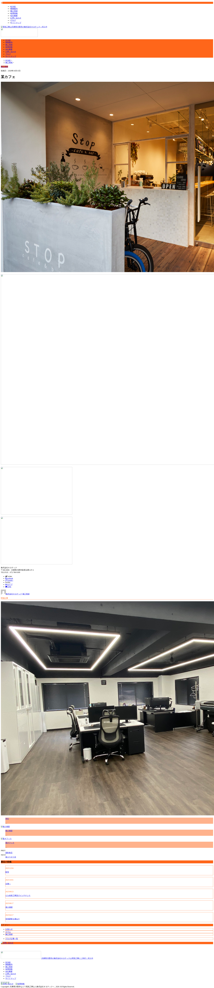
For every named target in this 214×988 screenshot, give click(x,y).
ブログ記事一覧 (11, 939)
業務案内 (14, 9)
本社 (7, 819)
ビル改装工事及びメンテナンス (17, 895)
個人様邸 (8, 831)
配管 (7, 872)
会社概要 (14, 16)
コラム (8, 932)
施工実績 (14, 11)
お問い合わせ (15, 18)
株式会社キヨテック (14, 594)
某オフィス (9, 843)
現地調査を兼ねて (12, 919)
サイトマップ (15, 23)
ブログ (13, 20)
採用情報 (14, 13)
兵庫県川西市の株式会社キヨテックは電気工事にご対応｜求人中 (67, 958)
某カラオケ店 (10, 857)
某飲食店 (8, 853)
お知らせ (9, 929)
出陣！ (8, 884)
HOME (13, 6)
